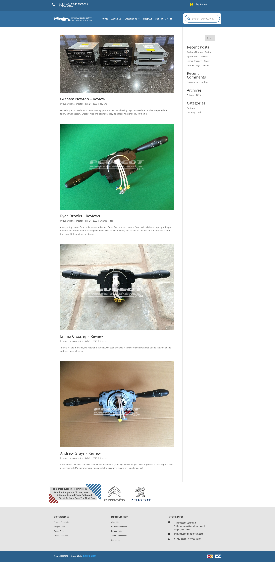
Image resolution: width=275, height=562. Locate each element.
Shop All (147, 19)
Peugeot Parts (59, 527)
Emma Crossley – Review (81, 336)
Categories (130, 19)
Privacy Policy (116, 531)
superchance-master (73, 103)
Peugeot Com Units (61, 522)
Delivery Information (119, 527)
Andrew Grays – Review (80, 453)
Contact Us (161, 19)
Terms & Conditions (119, 535)
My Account (202, 4)
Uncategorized (106, 220)
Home (105, 19)
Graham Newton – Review (82, 98)
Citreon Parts (59, 531)
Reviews (103, 103)
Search (210, 38)
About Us (116, 19)
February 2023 (194, 95)
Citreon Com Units (61, 535)
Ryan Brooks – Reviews (80, 215)
